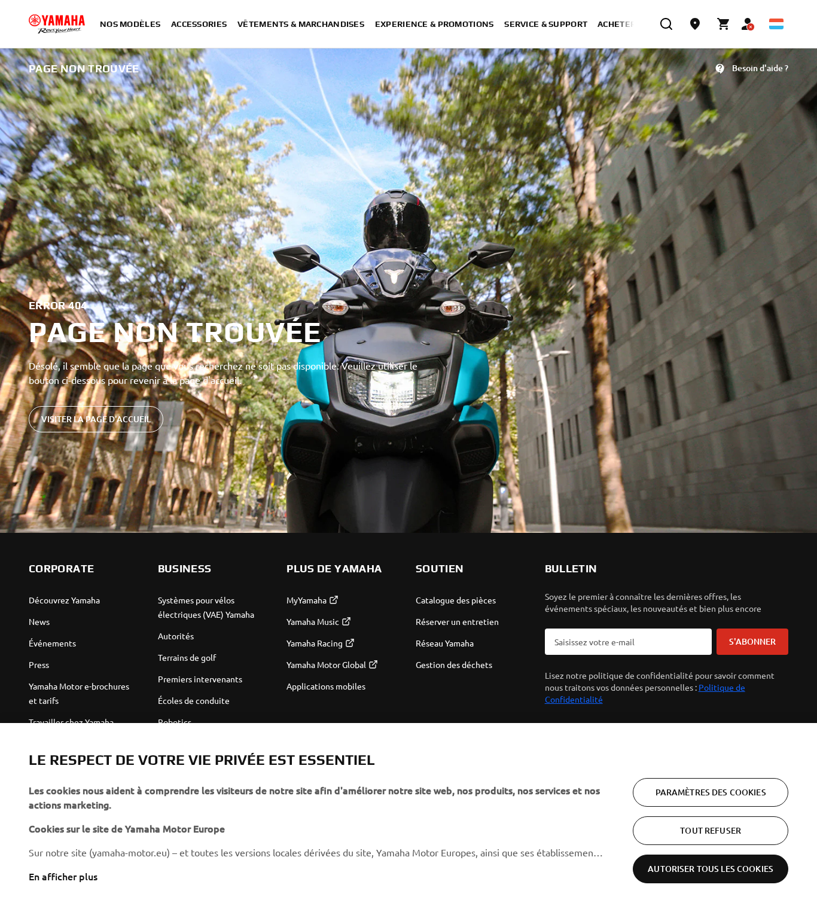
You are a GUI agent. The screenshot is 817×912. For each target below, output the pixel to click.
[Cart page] (724, 24)
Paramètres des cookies (711, 792)
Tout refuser (710, 830)
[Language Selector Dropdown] (776, 24)
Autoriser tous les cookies (710, 868)
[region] (408, 817)
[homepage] (57, 24)
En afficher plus (63, 876)
